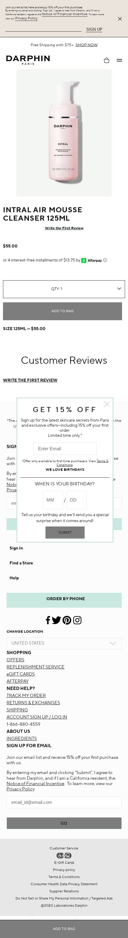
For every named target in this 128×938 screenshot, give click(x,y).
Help (14, 578)
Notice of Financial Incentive (65, 14)
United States (27, 643)
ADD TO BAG (62, 311)
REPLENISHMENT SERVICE (36, 667)
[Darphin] (28, 60)
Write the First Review (64, 228)
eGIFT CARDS (21, 674)
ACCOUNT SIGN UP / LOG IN (37, 717)
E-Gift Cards (64, 862)
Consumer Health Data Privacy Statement (64, 884)
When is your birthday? (65, 484)
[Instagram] (77, 618)
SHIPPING (17, 710)
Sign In (16, 548)
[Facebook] (48, 618)
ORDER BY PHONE (65, 599)
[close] (121, 19)
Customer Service (64, 848)
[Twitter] (56, 618)
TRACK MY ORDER (26, 696)
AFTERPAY (18, 681)
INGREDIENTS (22, 739)
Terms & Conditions (64, 877)
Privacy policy (64, 870)
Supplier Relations (64, 891)
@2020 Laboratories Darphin (64, 905)
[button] (119, 60)
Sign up (94, 29)
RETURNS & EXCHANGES (33, 703)
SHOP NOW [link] (99, 47)
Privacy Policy (26, 18)
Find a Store (21, 563)
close (107, 404)
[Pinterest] (67, 618)
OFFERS (15, 660)
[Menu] (119, 60)
